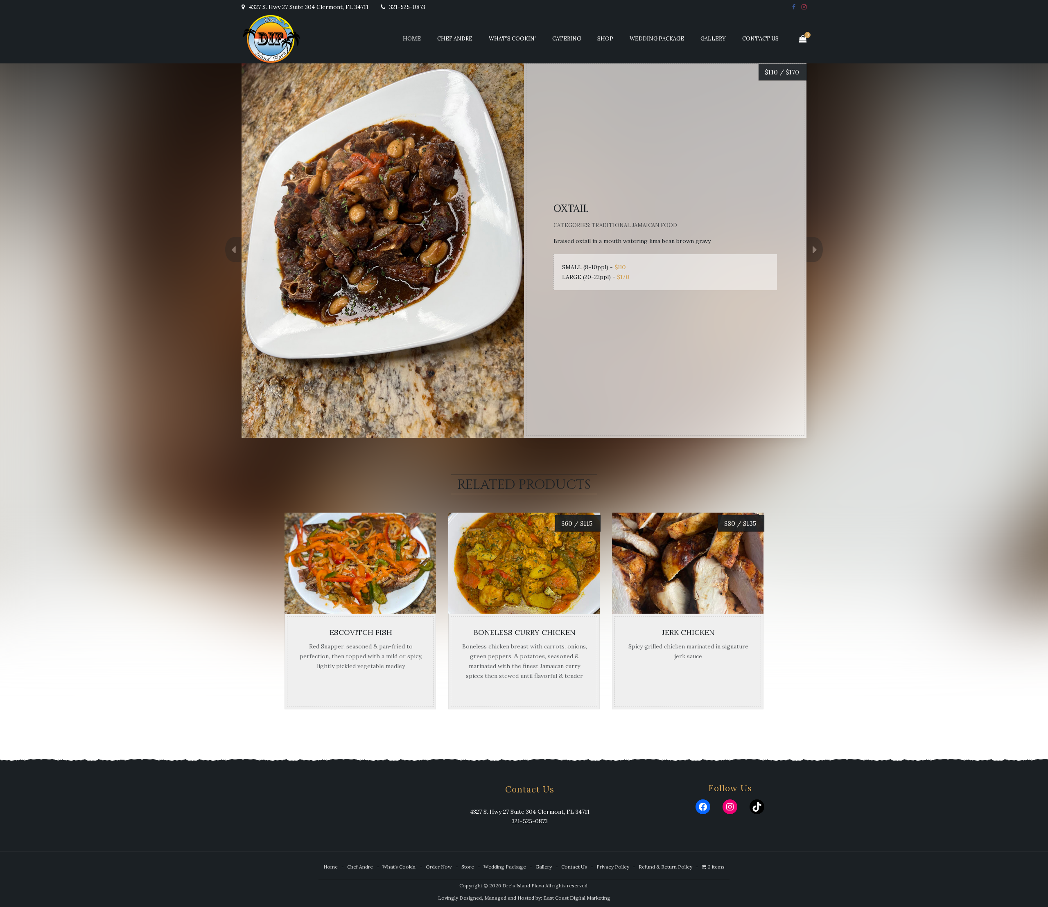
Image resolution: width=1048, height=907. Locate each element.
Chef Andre (454, 38)
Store (467, 867)
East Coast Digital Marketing (576, 898)
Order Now (439, 867)
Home (412, 38)
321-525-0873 (406, 7)
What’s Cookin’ (512, 38)
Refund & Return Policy (665, 867)
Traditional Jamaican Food (634, 225)
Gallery (713, 38)
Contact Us (760, 38)
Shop (605, 38)
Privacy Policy (612, 867)
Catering (566, 38)
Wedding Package (657, 38)
